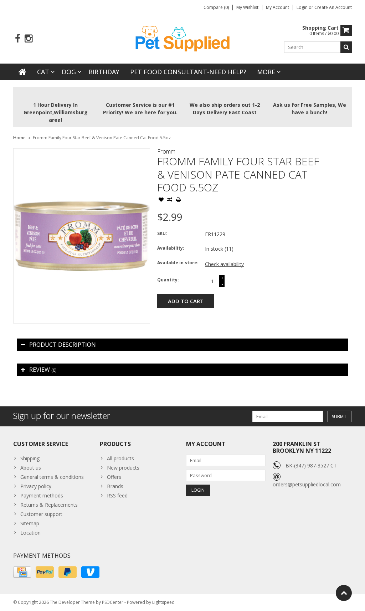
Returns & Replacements (49, 504)
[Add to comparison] (169, 200)
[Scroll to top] (344, 593)
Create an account (333, 7)
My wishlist (247, 7)
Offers (114, 477)
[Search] (346, 47)
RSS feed (117, 495)
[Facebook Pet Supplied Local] (17, 39)
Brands (115, 486)
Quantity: (168, 280)
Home (19, 138)
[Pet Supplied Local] (182, 37)
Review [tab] (42, 370)
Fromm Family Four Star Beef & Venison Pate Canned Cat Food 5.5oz (102, 138)
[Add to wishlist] (161, 200)
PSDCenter (112, 602)
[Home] (22, 72)
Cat (43, 71)
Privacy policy (35, 486)
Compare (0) (216, 7)
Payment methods (41, 495)
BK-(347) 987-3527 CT (311, 465)
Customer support (41, 514)
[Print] (178, 200)
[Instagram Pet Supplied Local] (28, 39)
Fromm (166, 151)
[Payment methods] (22, 572)
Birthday (103, 71)
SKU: (162, 233)
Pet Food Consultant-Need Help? (188, 71)
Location (30, 532)
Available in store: (178, 263)
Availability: (170, 248)
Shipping (30, 458)
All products (120, 458)
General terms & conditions (52, 477)
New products (123, 467)
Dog (69, 71)
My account (277, 7)
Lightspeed (163, 602)
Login (303, 7)
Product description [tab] (62, 345)
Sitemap (29, 523)
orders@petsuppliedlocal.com (307, 484)
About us (30, 467)
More (266, 71)
